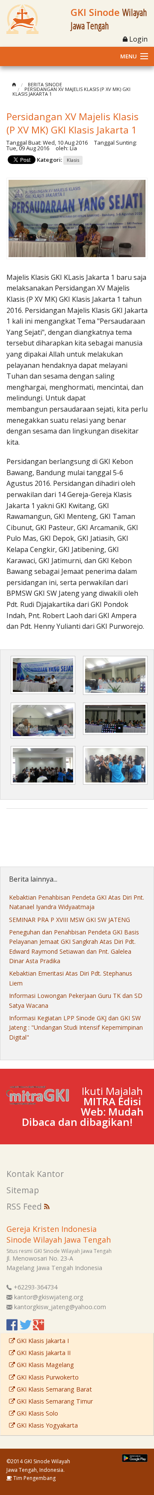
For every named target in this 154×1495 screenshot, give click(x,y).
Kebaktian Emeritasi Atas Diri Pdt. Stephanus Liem (70, 978)
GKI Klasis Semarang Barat (53, 1389)
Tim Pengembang (34, 1478)
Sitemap (22, 1190)
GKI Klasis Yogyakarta (46, 1425)
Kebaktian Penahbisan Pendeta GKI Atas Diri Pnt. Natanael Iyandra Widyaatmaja (76, 902)
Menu (128, 56)
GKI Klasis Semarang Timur (54, 1401)
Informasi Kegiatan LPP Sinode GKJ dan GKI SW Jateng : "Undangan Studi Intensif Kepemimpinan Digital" (76, 1027)
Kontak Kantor (35, 1174)
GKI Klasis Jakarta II (43, 1353)
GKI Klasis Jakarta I (42, 1341)
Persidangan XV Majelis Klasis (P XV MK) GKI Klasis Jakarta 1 (71, 91)
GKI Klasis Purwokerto (47, 1377)
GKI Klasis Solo (36, 1413)
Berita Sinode (45, 84)
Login (137, 39)
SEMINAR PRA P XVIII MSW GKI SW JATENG (69, 920)
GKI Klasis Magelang (44, 1365)
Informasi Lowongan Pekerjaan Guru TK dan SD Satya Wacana (75, 1000)
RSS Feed (25, 1206)
